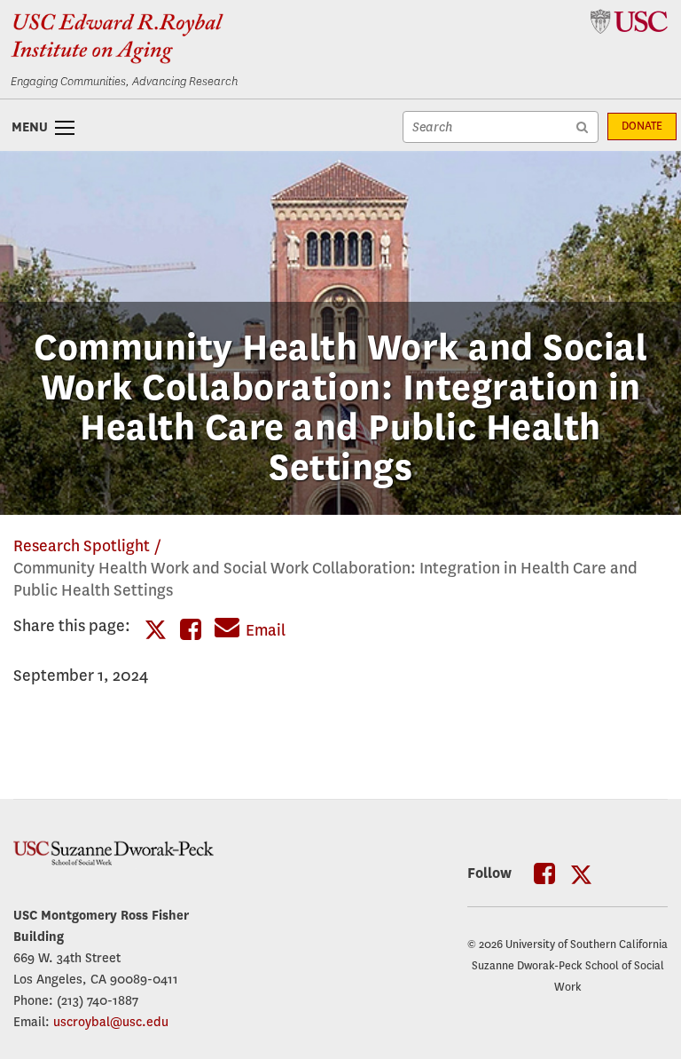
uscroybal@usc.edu (110, 1022)
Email (266, 630)
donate (642, 126)
